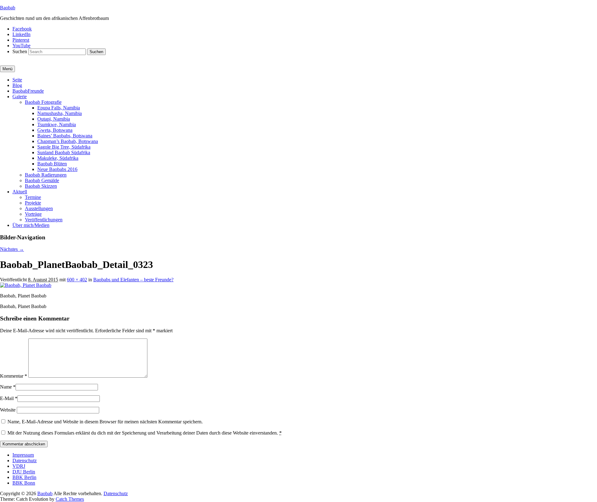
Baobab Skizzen (41, 186)
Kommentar (13, 376)
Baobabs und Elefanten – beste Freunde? (133, 279)
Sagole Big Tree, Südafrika (63, 147)
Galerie (19, 96)
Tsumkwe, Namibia (56, 124)
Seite (17, 79)
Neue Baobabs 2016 (57, 169)
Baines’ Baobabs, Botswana (64, 135)
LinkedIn (21, 34)
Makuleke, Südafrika (57, 158)
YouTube (21, 45)
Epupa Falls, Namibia (58, 107)
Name (6, 386)
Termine (33, 197)
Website (8, 409)
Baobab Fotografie (43, 102)
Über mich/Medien (30, 225)
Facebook (22, 28)
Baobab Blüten (52, 163)
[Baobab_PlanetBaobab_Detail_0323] (25, 285)
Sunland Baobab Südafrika (63, 152)
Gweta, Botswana (54, 130)
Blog (17, 85)
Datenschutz (24, 460)
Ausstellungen (39, 208)
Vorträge (33, 214)
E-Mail (7, 398)
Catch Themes (70, 499)
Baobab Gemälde (42, 180)
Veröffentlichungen (43, 219)
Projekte (33, 202)
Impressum (23, 455)
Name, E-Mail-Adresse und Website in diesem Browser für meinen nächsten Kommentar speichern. (105, 421)
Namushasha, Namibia (59, 113)
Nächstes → (12, 249)
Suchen (19, 51)
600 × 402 (77, 279)
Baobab (7, 7)
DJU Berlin (23, 471)
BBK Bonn (23, 483)
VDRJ (18, 466)
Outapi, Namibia (53, 119)
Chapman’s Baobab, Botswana (67, 141)
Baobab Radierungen (46, 174)
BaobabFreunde (28, 91)
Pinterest (20, 40)
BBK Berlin (24, 477)
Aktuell (19, 191)
